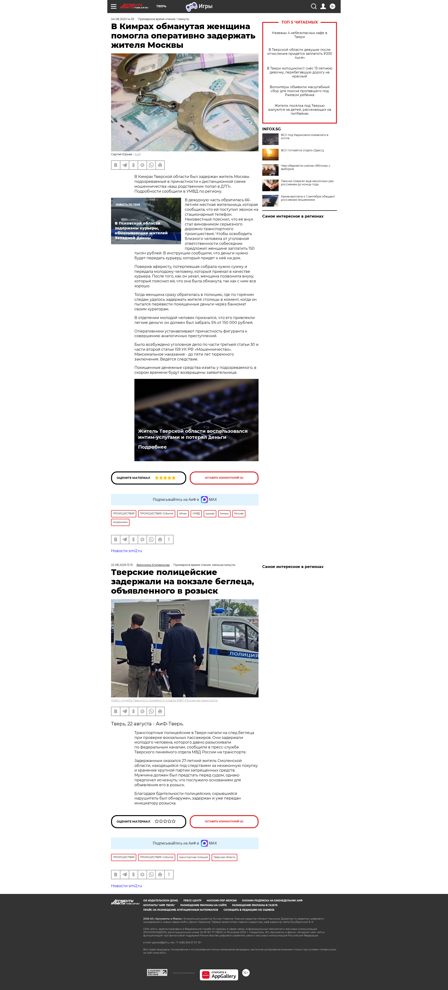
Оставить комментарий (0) (224, 477)
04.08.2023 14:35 (122, 19)
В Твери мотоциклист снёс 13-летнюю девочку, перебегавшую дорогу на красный (299, 72)
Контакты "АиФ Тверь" (159, 905)
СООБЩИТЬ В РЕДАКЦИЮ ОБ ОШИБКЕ (249, 909)
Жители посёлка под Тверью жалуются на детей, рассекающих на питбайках (299, 110)
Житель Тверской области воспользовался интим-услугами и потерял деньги (193, 434)
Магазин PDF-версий (222, 900)
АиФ (137, 154)
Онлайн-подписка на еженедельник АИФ (272, 900)
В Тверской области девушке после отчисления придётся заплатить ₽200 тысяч (299, 54)
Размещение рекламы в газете (255, 905)
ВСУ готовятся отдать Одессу (302, 150)
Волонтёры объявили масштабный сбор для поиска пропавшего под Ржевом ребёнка (300, 91)
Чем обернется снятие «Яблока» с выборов (305, 167)
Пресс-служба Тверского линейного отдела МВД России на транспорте (164, 700)
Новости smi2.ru (126, 551)
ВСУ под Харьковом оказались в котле (304, 136)
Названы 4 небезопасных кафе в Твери (299, 35)
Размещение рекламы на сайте (203, 905)
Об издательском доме (160, 900)
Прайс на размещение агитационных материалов (180, 909)
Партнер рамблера (183, 972)
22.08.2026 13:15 (122, 565)
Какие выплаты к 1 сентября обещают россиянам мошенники (308, 198)
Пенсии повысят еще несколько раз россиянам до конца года (307, 183)
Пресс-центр (192, 900)
